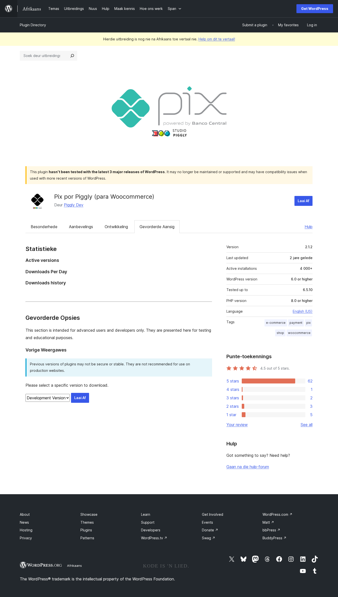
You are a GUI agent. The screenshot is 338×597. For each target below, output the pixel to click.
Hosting (26, 530)
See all (307, 424)
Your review (237, 424)
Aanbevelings (81, 226)
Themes (87, 522)
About (25, 514)
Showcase (88, 514)
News (24, 522)
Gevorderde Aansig (157, 226)
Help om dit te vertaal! (216, 39)
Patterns (87, 538)
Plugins (86, 530)
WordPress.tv (154, 538)
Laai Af (303, 201)
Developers (150, 530)
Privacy (26, 538)
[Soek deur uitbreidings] (72, 56)
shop (280, 333)
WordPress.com (277, 514)
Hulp (309, 226)
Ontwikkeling (116, 226)
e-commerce (276, 323)
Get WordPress (314, 8)
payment (296, 323)
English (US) (303, 311)
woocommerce (299, 333)
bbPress (271, 530)
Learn (145, 514)
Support (147, 522)
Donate (210, 530)
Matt (268, 522)
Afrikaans (74, 566)
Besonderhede (44, 226)
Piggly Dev (73, 204)
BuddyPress (275, 538)
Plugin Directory (33, 25)
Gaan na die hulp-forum (247, 466)
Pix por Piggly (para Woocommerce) (104, 196)
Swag (208, 538)
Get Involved (212, 514)
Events (207, 522)
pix (308, 323)
